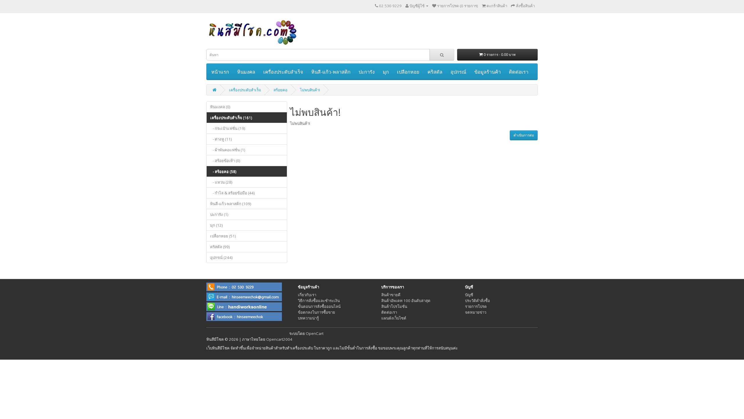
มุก (386, 71)
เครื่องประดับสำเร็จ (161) (231, 117)
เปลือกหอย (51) (223, 236)
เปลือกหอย (408, 71)
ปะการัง (367, 71)
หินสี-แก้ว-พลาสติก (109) (230, 203)
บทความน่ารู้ (308, 318)
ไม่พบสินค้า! (310, 90)
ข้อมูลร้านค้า (487, 71)
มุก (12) (216, 225)
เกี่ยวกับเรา (307, 294)
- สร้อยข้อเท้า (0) (225, 160)
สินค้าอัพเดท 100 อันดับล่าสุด (405, 300)
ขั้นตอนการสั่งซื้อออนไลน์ (319, 306)
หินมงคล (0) (220, 106)
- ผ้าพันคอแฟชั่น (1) (227, 149)
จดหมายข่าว (475, 312)
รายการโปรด (476, 306)
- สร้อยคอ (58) (223, 171)
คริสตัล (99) (220, 246)
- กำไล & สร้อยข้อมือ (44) (232, 193)
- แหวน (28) (221, 182)
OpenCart (314, 333)
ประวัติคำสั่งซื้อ (477, 300)
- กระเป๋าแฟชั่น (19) (227, 128)
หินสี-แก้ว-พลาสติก (330, 71)
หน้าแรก (220, 71)
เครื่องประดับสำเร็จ (283, 71)
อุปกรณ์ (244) (221, 257)
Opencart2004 (279, 339)
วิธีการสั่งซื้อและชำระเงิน (319, 300)
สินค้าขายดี (390, 294)
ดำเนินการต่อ (524, 135)
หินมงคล (246, 71)
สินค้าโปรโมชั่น (394, 306)
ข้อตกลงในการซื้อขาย (316, 312)
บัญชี (469, 294)
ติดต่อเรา (518, 71)
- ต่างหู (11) (221, 139)
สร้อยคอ (280, 90)
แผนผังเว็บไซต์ (393, 318)
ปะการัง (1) (219, 214)
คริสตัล (435, 71)
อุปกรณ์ (458, 71)
